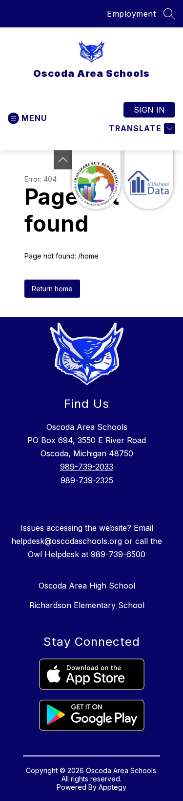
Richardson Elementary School (86, 605)
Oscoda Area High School (87, 585)
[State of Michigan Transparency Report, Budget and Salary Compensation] (96, 179)
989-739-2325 (87, 480)
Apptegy (112, 787)
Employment (131, 14)
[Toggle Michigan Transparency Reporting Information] (63, 159)
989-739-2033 (86, 466)
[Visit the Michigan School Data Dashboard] (148, 179)
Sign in (149, 110)
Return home (52, 288)
